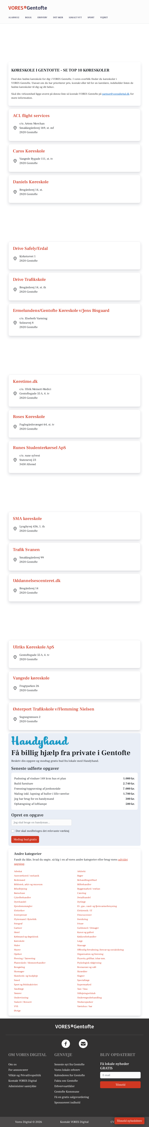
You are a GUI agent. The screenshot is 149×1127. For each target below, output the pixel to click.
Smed (17, 980)
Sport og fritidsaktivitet (26, 984)
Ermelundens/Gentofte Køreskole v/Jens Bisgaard (61, 310)
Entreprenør (20, 914)
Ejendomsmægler (23, 906)
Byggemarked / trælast (88, 888)
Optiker (18, 954)
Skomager (19, 971)
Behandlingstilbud (87, 880)
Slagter (80, 975)
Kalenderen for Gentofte (69, 1075)
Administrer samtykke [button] (22, 1086)
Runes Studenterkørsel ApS (39, 447)
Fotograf (18, 923)
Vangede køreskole (31, 678)
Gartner (18, 928)
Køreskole (19, 941)
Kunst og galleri (85, 932)
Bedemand (19, 880)
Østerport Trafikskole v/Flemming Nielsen (53, 709)
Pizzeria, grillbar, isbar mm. (91, 958)
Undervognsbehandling (89, 997)
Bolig (28, 17)
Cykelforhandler (22, 897)
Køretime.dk (25, 381)
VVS (16, 1006)
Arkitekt (81, 871)
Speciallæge (83, 980)
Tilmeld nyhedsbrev (129, 1121)
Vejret (104, 17)
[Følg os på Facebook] (65, 1043)
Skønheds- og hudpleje (26, 975)
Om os (12, 1064)
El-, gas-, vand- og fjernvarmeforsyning (97, 906)
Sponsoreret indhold (67, 1102)
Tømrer (17, 993)
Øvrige (17, 1010)
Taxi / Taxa (82, 988)
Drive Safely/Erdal (30, 248)
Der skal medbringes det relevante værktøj (42, 831)
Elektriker (19, 910)
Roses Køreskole (29, 416)
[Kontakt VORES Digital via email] (83, 1043)
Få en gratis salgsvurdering (71, 1097)
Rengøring (19, 967)
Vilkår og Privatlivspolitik (24, 1075)
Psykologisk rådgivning (89, 962)
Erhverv (42, 17)
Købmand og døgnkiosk (26, 936)
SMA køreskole (27, 518)
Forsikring (82, 919)
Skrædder (82, 971)
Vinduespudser (85, 1002)
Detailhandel (84, 897)
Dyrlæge (81, 901)
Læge (80, 941)
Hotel (17, 932)
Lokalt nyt (75, 17)
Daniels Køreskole (31, 182)
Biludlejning (20, 888)
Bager (80, 875)
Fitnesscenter (84, 914)
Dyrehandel (20, 901)
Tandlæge (19, 988)
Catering (81, 893)
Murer (17, 949)
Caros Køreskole (29, 151)
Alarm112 (13, 17)
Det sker (58, 17)
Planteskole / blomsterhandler (29, 962)
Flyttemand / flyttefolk (25, 919)
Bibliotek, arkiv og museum (28, 884)
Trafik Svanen (26, 549)
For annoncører (18, 1070)
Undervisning (21, 997)
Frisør (80, 923)
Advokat (18, 871)
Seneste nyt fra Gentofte (69, 1064)
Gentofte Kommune (66, 1091)
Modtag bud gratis (25, 839)
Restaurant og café (86, 967)
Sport (91, 17)
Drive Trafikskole (29, 279)
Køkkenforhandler (86, 936)
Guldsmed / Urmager (88, 928)
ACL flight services (31, 115)
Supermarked (84, 984)
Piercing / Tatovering (24, 958)
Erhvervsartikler (64, 1086)
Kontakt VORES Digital (22, 1081)
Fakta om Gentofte (66, 1081)
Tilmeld (120, 1085)
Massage (81, 945)
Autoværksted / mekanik (26, 875)
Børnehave (19, 893)
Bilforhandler (84, 884)
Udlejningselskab (86, 993)
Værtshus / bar (84, 1006)
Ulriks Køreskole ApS (33, 647)
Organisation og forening (90, 954)
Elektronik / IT (84, 910)
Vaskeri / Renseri (23, 1002)
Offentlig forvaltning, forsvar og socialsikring (100, 949)
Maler (17, 945)
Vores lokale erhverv (67, 1070)
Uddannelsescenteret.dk (37, 580)
